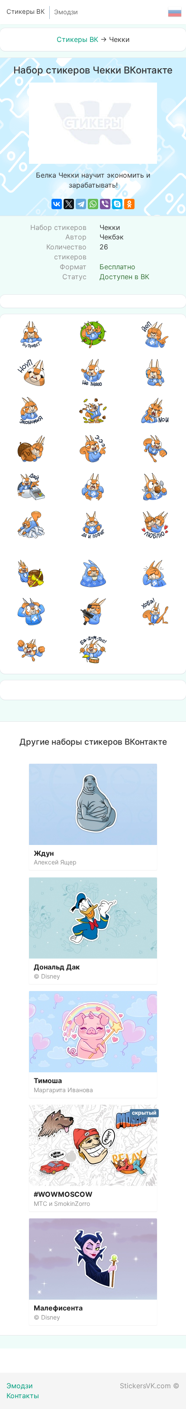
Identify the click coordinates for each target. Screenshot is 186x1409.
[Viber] (105, 204)
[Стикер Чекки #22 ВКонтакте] (31, 611)
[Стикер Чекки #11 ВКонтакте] (93, 448)
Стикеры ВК (77, 39)
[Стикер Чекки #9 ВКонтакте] (155, 410)
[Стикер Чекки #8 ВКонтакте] (93, 410)
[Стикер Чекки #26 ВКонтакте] (93, 649)
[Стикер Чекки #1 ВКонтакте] (31, 334)
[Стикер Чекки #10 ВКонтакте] (31, 448)
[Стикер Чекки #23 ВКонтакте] (93, 611)
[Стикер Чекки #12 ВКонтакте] (155, 448)
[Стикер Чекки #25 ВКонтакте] (31, 649)
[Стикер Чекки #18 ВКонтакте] (155, 525)
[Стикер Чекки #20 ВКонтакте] (93, 573)
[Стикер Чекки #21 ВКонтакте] (155, 573)
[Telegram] (81, 204)
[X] (69, 204)
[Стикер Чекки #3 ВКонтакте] (155, 334)
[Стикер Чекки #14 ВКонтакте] (93, 486)
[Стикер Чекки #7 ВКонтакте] (31, 410)
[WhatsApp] (93, 204)
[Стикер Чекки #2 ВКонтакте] (93, 334)
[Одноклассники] (129, 204)
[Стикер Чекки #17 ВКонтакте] (93, 525)
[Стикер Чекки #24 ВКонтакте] (155, 611)
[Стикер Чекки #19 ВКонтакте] (31, 573)
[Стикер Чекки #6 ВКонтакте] (155, 372)
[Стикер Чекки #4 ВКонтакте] (31, 372)
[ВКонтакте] (56, 204)
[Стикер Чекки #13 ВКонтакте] (31, 486)
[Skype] (117, 204)
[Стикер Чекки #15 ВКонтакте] (155, 486)
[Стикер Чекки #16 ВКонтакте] (31, 525)
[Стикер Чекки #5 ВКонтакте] (93, 372)
